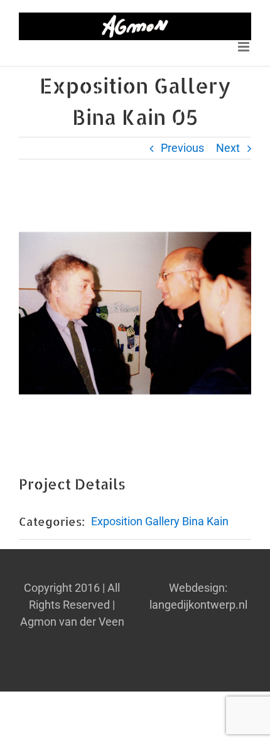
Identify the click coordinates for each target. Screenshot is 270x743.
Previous (182, 147)
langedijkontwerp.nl (198, 604)
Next (228, 147)
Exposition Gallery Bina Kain (160, 521)
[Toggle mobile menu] (244, 46)
